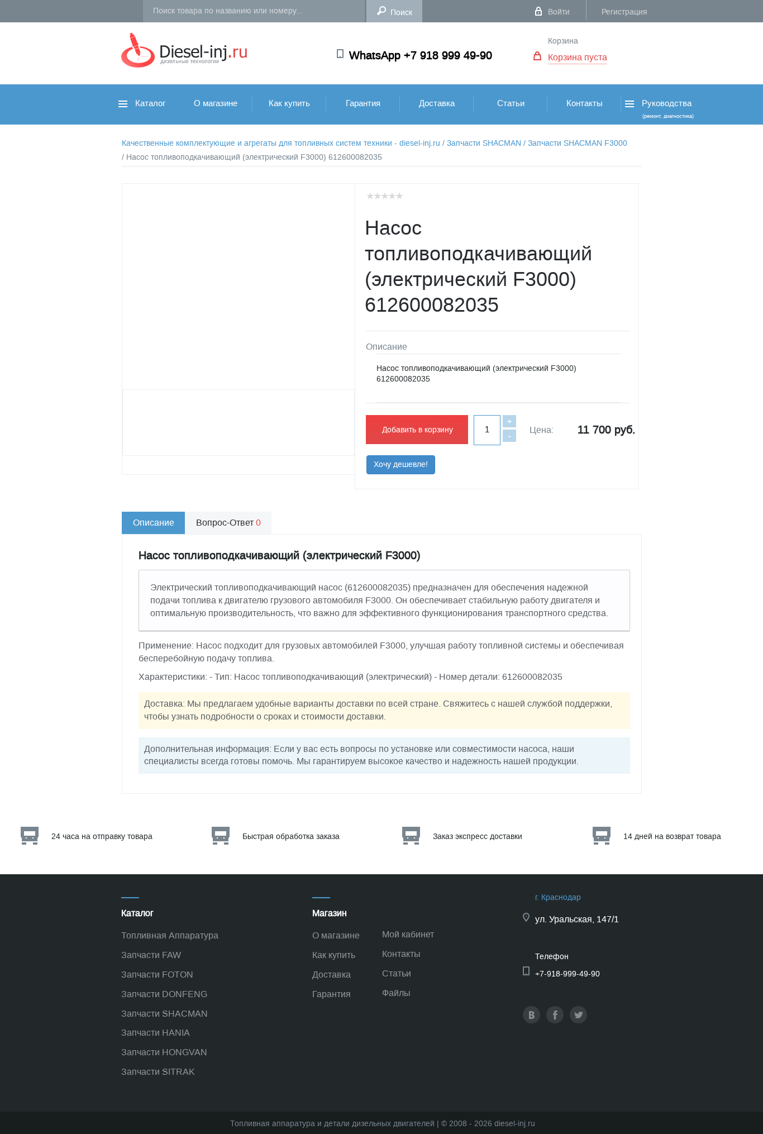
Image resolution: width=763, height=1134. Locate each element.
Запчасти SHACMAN (164, 1013)
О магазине (215, 103)
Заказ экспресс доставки (477, 836)
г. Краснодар (558, 897)
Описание (153, 522)
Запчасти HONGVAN (164, 1052)
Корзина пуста (577, 57)
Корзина (563, 41)
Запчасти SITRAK (158, 1072)
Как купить (289, 103)
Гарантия (363, 103)
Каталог (149, 103)
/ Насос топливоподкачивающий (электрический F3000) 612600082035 (252, 157)
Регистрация (624, 12)
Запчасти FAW (151, 955)
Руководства (667, 109)
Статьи (510, 103)
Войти (559, 12)
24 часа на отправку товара (101, 836)
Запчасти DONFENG (164, 994)
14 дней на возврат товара (672, 836)
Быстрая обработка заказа (291, 836)
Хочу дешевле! (401, 464)
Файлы (396, 993)
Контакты (584, 103)
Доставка (437, 103)
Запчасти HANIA (155, 1032)
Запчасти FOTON (157, 974)
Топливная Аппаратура (169, 935)
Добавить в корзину (417, 430)
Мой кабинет (408, 934)
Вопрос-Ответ (228, 522)
